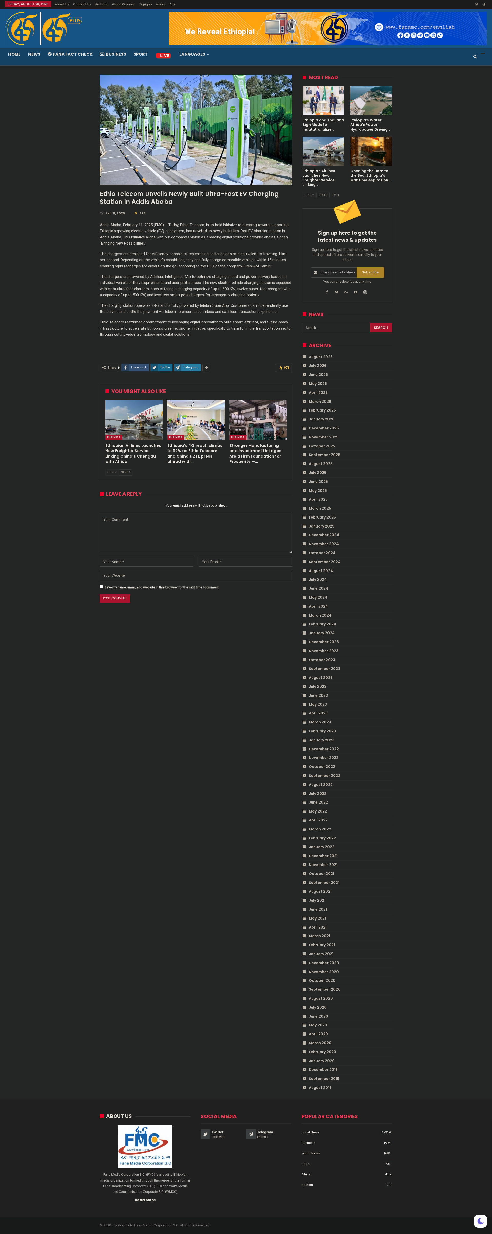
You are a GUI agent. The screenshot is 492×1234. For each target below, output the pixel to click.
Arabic (161, 4)
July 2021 (317, 900)
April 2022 (318, 820)
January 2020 (322, 1060)
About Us (62, 4)
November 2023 (324, 650)
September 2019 (324, 1078)
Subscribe (370, 272)
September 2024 (325, 561)
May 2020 (318, 1025)
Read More (145, 1200)
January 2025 (321, 526)
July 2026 (317, 365)
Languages (192, 54)
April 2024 (318, 606)
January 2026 (321, 419)
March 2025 (320, 508)
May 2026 (318, 383)
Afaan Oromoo (123, 4)
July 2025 (317, 472)
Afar (172, 4)
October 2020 (322, 980)
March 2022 (320, 829)
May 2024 (318, 597)
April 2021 (318, 927)
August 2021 (320, 891)
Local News (310, 1132)
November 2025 (324, 437)
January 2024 (322, 633)
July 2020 (318, 1007)
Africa (306, 1174)
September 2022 (324, 775)
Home (14, 54)
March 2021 (319, 935)
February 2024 (322, 624)
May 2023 (318, 704)
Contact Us (82, 4)
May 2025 (318, 490)
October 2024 (322, 552)
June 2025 (318, 481)
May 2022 (318, 811)
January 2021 (321, 953)
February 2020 (322, 1051)
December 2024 (324, 534)
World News (311, 1153)
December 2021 (323, 855)
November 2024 (324, 543)
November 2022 (324, 757)
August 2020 (321, 998)
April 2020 (318, 1034)
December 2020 (324, 962)
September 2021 (324, 882)
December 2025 (324, 428)
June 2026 (318, 374)
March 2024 (320, 615)
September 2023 (324, 668)
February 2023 (322, 731)
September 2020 (325, 989)
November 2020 (324, 971)
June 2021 (318, 909)
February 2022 (322, 838)
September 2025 (324, 454)
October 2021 (321, 873)
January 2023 (321, 740)
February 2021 (322, 944)
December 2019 (323, 1069)
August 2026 (321, 357)
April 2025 (318, 499)
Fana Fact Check (73, 54)
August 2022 (321, 784)
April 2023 (318, 713)
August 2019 (320, 1087)
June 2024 (318, 588)
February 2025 (322, 517)
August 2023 (321, 677)
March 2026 (320, 401)
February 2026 (322, 410)
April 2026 (318, 392)
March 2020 (320, 1043)
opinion (307, 1185)
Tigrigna (145, 4)
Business (116, 54)
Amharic (101, 4)
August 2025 (321, 463)
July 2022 (317, 793)
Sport (141, 54)
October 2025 (322, 446)
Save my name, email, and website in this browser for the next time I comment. (162, 587)
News (34, 54)
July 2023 (317, 686)
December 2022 (324, 749)
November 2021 (323, 864)
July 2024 (318, 579)
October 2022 (322, 766)
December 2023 (324, 642)
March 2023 (320, 722)
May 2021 (317, 918)
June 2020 (318, 1016)
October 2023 (322, 659)
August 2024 (321, 570)
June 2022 (318, 802)
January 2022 (321, 846)
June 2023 (318, 695)
